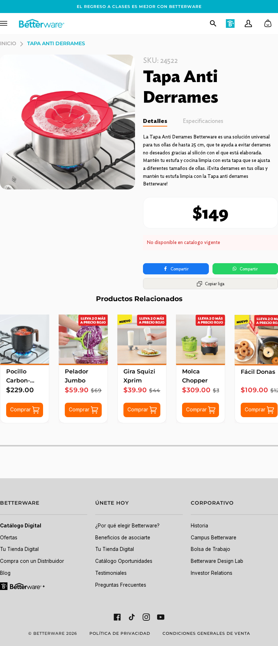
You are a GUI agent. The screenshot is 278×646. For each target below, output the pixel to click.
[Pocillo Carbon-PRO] (24, 339)
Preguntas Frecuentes (120, 585)
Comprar (21, 409)
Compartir (179, 268)
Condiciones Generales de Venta (206, 633)
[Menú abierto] (9, 23)
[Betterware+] (23, 586)
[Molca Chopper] (200, 339)
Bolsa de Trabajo (210, 549)
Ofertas (8, 537)
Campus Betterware (213, 537)
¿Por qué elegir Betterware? (127, 526)
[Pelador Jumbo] (83, 339)
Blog (5, 573)
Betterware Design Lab (217, 561)
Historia (199, 526)
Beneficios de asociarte (122, 537)
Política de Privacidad (119, 633)
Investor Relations (211, 573)
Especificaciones (203, 120)
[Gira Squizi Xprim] (142, 339)
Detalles (155, 120)
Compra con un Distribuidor (32, 561)
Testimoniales (111, 573)
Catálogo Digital (20, 526)
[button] (43, 507)
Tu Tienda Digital (19, 549)
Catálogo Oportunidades (123, 561)
